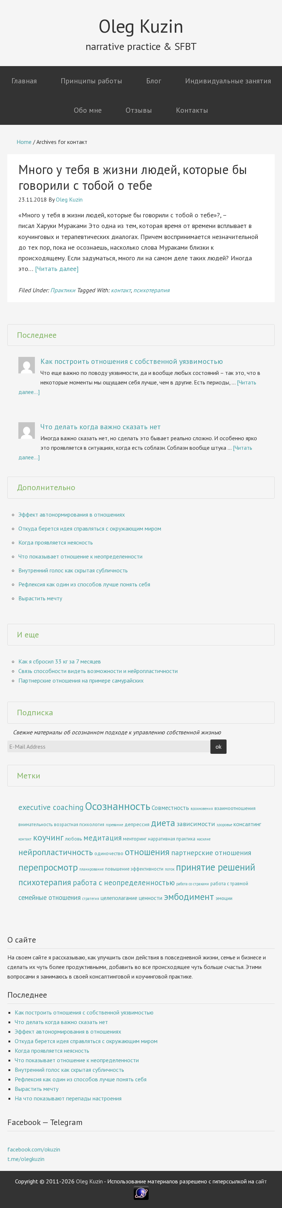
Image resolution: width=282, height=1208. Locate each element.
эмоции (224, 897)
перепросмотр (48, 867)
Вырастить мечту (40, 598)
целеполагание (119, 897)
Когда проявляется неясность (55, 542)
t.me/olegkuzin (25, 1158)
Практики (62, 290)
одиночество (108, 853)
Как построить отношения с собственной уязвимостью (131, 361)
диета (163, 823)
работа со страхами (192, 883)
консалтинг (247, 824)
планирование (91, 869)
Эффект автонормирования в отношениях (71, 514)
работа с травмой (229, 883)
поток (169, 869)
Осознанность (117, 806)
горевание (114, 824)
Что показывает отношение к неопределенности (80, 556)
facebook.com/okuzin (33, 1149)
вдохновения (202, 808)
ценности (150, 897)
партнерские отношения (211, 852)
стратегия (90, 898)
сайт (261, 1181)
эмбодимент (189, 896)
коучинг (48, 837)
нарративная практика (171, 839)
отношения (147, 852)
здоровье (224, 824)
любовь (73, 839)
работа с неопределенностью (124, 882)
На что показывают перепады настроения (68, 1098)
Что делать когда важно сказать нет (100, 426)
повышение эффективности (134, 869)
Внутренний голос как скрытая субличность (73, 570)
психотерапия (151, 290)
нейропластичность (55, 851)
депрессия (136, 824)
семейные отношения (49, 897)
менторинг (135, 838)
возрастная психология (79, 824)
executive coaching (50, 807)
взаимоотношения (235, 807)
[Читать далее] (57, 268)
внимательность (35, 824)
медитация (102, 838)
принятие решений (215, 867)
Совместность (170, 808)
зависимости (196, 824)
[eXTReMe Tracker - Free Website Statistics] (141, 1197)
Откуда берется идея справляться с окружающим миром (89, 528)
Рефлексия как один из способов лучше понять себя (84, 584)
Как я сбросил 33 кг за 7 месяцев (59, 661)
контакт (121, 290)
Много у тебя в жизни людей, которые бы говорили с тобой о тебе (132, 177)
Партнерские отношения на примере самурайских (81, 680)
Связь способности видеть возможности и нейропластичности (98, 670)
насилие (203, 839)
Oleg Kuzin (141, 26)
